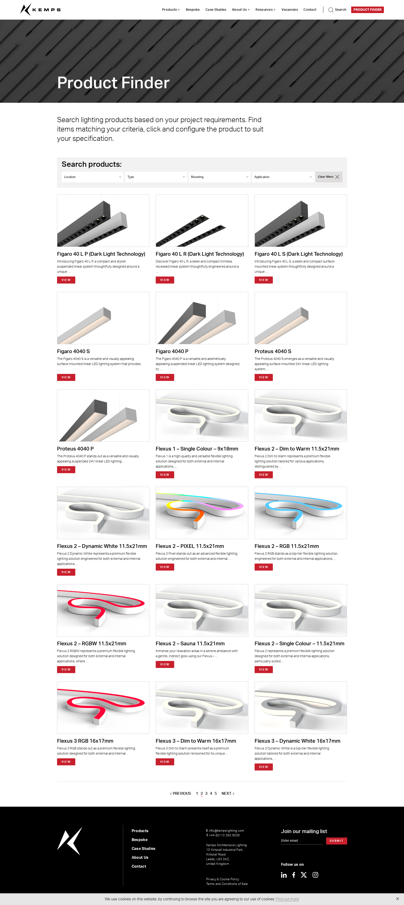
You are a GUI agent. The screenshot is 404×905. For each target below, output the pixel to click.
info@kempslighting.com (225, 830)
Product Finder (368, 9)
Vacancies (289, 9)
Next (226, 793)
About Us (239, 9)
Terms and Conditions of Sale (227, 884)
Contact (309, 9)
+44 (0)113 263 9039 (223, 835)
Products (169, 9)
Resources (264, 9)
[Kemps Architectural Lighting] (40, 9)
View (66, 280)
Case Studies (216, 9)
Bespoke (193, 9)
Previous (182, 793)
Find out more (287, 899)
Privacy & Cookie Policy (222, 879)
